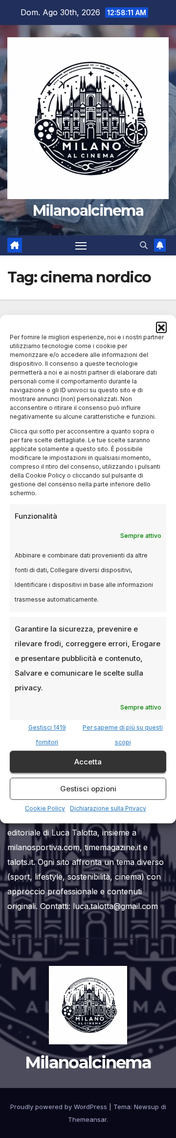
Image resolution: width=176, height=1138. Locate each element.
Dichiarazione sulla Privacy (108, 808)
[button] (161, 327)
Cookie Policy (45, 808)
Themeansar (87, 1119)
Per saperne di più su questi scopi (123, 735)
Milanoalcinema (88, 211)
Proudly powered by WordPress (59, 1107)
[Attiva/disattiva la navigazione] (81, 246)
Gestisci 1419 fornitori (47, 735)
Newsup (146, 1107)
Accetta (88, 761)
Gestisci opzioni (88, 788)
